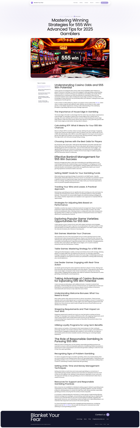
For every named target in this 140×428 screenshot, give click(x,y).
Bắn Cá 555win (67, 405)
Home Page (79, 419)
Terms (104, 424)
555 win (97, 102)
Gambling (61, 16)
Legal (108, 424)
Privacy (101, 424)
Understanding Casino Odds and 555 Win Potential (44, 87)
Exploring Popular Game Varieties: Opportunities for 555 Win (44, 93)
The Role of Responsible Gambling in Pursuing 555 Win (43, 101)
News (85, 419)
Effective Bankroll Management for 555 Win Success (44, 90)
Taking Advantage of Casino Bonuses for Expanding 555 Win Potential (44, 97)
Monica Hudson (78, 16)
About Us (96, 424)
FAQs (89, 419)
